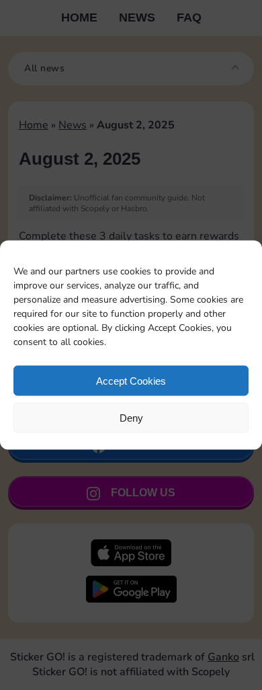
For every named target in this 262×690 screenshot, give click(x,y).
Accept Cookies (131, 380)
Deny (131, 417)
